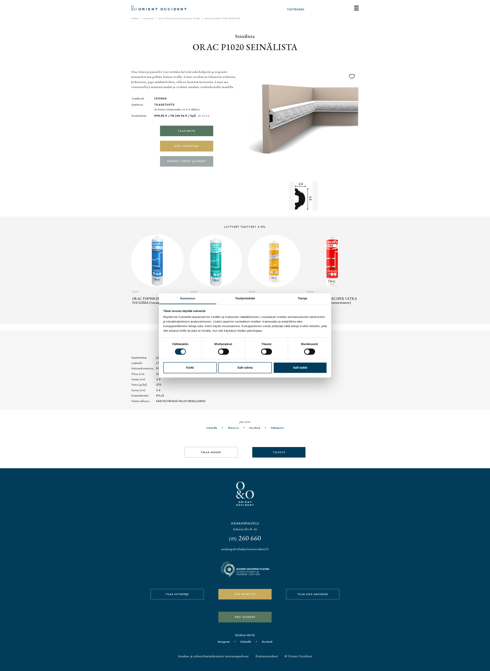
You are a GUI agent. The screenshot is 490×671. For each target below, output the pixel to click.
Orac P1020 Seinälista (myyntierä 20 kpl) (179, 18)
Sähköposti (277, 427)
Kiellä (190, 367)
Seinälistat (148, 18)
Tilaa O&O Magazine (312, 594)
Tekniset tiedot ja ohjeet (187, 161)
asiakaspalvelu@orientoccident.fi (245, 549)
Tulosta (279, 452)
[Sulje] (356, 8)
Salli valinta (245, 367)
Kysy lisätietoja (187, 146)
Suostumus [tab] (187, 298)
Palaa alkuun (211, 452)
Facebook (254, 427)
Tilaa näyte (186, 131)
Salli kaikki (300, 367)
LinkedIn (211, 427)
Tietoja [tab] (302, 298)
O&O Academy (245, 617)
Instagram (224, 641)
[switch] (223, 352)
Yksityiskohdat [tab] (245, 298)
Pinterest (233, 427)
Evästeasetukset (267, 656)
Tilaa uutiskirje (177, 594)
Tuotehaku (295, 9)
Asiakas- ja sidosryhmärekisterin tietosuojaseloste (213, 656)
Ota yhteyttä (244, 594)
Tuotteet (135, 18)
